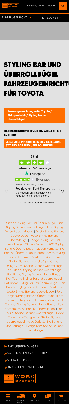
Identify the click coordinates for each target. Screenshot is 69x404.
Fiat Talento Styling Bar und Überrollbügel (34, 278)
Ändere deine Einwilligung (25, 367)
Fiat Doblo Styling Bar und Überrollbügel (31, 283)
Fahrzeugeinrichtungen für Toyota (29, 111)
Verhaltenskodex (19, 360)
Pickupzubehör (17, 115)
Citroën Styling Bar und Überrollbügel (31, 223)
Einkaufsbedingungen (22, 346)
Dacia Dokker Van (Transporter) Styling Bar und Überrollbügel (35, 317)
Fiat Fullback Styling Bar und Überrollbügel (34, 270)
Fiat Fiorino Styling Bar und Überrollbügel (34, 274)
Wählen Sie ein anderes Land (27, 353)
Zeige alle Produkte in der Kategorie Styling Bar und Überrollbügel (33, 143)
